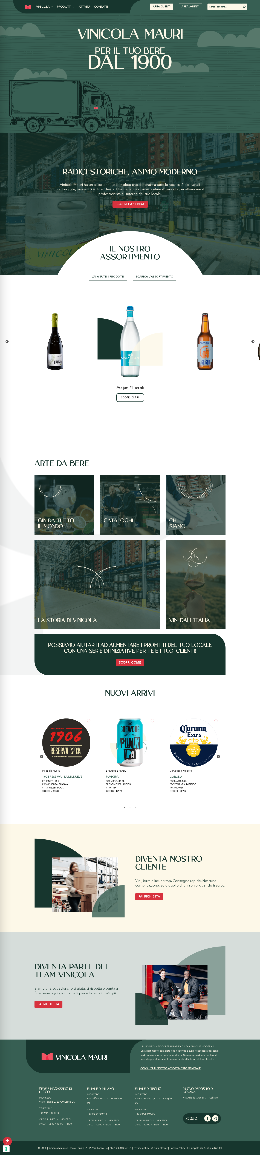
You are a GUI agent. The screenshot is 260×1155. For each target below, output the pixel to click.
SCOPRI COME (130, 662)
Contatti (101, 7)
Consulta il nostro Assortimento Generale (170, 1068)
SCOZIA (127, 784)
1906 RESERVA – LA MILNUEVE (62, 777)
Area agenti (190, 6)
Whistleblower (159, 1148)
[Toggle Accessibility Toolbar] (7, 1141)
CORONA (176, 777)
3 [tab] (135, 807)
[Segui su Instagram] (215, 1118)
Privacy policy (141, 1148)
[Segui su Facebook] (207, 1118)
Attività (84, 7)
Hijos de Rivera (51, 771)
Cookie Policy (177, 1148)
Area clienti (162, 6)
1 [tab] (124, 807)
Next (253, 341)
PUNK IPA (112, 777)
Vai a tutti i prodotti (108, 277)
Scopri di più (130, 397)
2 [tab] (130, 807)
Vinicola (43, 7)
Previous (7, 341)
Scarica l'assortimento (154, 277)
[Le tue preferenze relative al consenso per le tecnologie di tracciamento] (6, 1148)
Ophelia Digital (213, 1148)
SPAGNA (63, 784)
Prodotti (64, 7)
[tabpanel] (66, 756)
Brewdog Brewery (116, 771)
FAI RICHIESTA (149, 896)
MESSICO (191, 784)
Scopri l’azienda (130, 204)
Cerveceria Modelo (181, 771)
